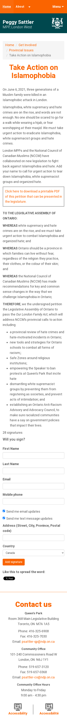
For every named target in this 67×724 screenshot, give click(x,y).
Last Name (11, 464)
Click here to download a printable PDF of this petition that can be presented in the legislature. (33, 196)
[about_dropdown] (29, 6)
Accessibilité (49, 713)
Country (9, 546)
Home (7, 6)
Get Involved (27, 45)
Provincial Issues (21, 50)
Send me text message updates (29, 518)
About (20, 6)
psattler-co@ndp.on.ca (38, 677)
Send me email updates (23, 511)
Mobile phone (13, 494)
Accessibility (17, 713)
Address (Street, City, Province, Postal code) (31, 528)
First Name (11, 448)
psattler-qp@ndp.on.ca (38, 641)
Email (7, 479)
